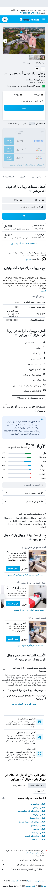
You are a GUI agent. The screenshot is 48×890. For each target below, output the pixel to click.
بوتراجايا (43, 886)
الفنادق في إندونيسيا (37, 818)
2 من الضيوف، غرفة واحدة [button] (31, 101)
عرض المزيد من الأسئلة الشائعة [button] (24, 704)
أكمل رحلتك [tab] (39, 791)
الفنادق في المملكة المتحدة (35, 836)
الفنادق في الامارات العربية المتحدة (32, 821)
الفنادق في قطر (39, 807)
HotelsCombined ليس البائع (32, 860)
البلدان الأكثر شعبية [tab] (37, 785)
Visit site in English (28, 12)
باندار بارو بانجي (30, 886)
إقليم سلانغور (14, 881)
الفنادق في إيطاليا (38, 839)
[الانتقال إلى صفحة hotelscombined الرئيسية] (29, 19)
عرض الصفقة (13, 568)
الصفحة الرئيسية (39, 881)
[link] (26, 574)
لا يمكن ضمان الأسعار (33, 853)
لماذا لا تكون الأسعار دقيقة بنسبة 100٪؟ (27, 869)
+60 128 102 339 (37, 82)
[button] (3, 11)
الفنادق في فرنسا (38, 832)
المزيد (43, 290)
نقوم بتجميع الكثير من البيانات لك (30, 864)
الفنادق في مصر (39, 829)
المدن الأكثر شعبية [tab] (18, 785)
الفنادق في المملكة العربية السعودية (31, 811)
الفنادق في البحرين (38, 825)
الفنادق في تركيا (39, 814)
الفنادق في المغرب (38, 804)
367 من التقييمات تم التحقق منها (21, 86)
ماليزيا (29, 881)
